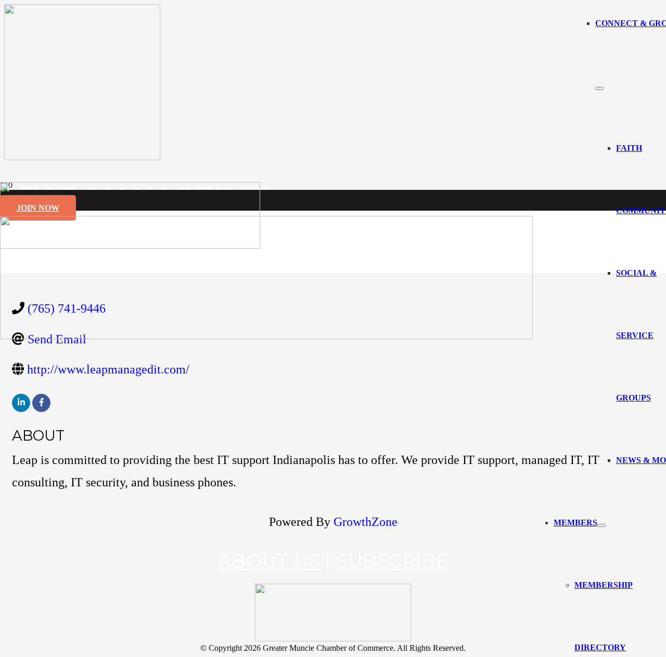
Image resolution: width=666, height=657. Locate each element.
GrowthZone (366, 522)
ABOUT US (268, 560)
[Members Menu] (601, 525)
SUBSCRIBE (392, 560)
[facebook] (41, 403)
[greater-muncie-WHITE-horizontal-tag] (333, 638)
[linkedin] (21, 403)
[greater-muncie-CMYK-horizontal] (266, 336)
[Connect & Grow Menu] (599, 88)
